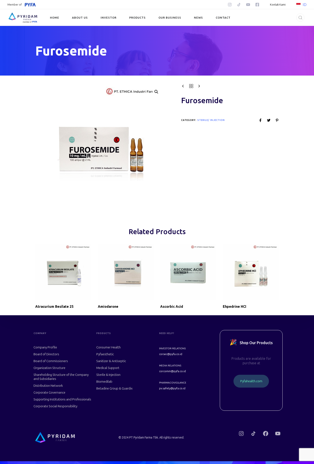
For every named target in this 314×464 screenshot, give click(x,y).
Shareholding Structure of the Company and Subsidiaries (61, 377)
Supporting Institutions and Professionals (62, 399)
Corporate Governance (49, 392)
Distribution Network (48, 386)
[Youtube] (248, 5)
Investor (108, 17)
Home (54, 17)
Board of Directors (46, 354)
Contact (223, 17)
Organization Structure (49, 368)
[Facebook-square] (257, 5)
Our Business (169, 17)
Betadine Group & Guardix (114, 388)
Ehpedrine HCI (234, 306)
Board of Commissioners (51, 361)
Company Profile (45, 347)
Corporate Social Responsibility (55, 406)
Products (137, 17)
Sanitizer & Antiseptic (111, 361)
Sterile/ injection (211, 120)
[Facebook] (265, 433)
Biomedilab (104, 382)
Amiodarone (108, 306)
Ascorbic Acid (171, 306)
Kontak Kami (278, 4)
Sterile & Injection (108, 375)
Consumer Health (108, 347)
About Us (80, 17)
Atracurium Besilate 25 (54, 306)
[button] (299, 17)
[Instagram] (230, 5)
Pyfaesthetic (105, 354)
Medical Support (107, 368)
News (198, 17)
